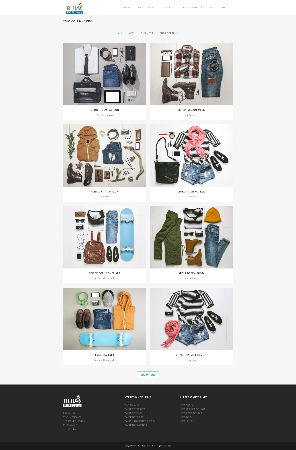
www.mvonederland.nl (191, 413)
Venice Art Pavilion (105, 191)
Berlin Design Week (191, 110)
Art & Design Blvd (191, 273)
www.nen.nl (185, 417)
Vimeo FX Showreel (191, 191)
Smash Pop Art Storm (191, 354)
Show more (148, 375)
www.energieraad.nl (133, 413)
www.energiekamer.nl (134, 409)
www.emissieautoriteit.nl (135, 425)
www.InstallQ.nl (131, 405)
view (112, 74)
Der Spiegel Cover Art (105, 273)
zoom (98, 74)
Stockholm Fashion (105, 110)
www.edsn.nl (186, 405)
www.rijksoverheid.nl (134, 417)
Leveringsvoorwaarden (161, 446)
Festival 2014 (104, 354)
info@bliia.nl (72, 425)
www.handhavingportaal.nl (193, 409)
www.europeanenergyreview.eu (139, 421)
